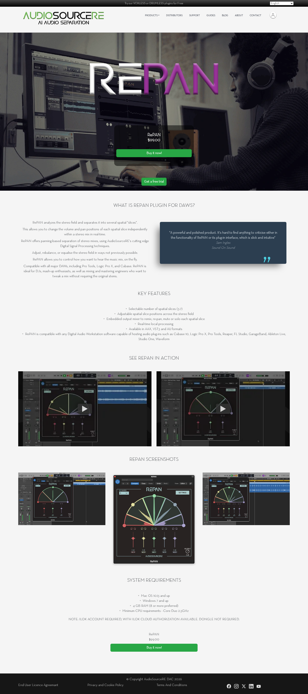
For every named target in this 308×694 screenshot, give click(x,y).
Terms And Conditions (172, 685)
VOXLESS (139, 3)
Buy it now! (154, 153)
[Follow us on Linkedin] (251, 686)
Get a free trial (154, 181)
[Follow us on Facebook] (229, 686)
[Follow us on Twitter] (244, 686)
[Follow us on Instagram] (236, 686)
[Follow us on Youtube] (258, 686)
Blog (225, 15)
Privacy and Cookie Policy (105, 685)
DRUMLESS (156, 3)
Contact (255, 15)
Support (194, 15)
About (239, 15)
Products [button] (151, 15)
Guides (211, 15)
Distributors (174, 15)
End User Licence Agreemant (38, 685)
